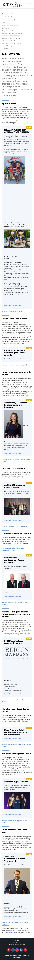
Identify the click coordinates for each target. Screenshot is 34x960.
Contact (16, 940)
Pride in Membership (9, 20)
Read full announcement (12, 305)
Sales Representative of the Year (11, 38)
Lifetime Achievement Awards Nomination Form (13, 550)
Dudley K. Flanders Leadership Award (12, 33)
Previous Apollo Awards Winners (12, 311)
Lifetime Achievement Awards (10, 26)
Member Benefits (7, 17)
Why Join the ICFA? (8, 14)
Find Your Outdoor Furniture (17, 944)
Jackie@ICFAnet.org (11, 932)
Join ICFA (5, 49)
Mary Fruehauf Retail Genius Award (11, 43)
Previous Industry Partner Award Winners (15, 526)
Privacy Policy (17, 942)
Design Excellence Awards (9, 31)
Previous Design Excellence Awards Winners (16, 365)
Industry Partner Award (8, 41)
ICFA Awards (6, 23)
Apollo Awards (6, 28)
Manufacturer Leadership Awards (11, 36)
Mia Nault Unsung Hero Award (10, 46)
